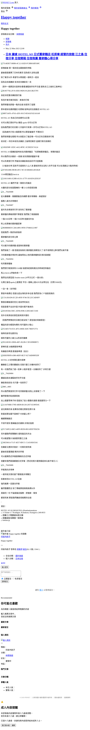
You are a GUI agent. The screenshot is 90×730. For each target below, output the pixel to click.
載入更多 (5, 567)
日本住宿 (19, 559)
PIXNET (27, 697)
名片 (7, 44)
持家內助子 (5, 537)
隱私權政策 (58, 697)
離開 (13, 725)
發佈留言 (5, 581)
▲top (3, 563)
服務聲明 (67, 697)
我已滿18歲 (6, 725)
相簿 (7, 39)
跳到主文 (4, 24)
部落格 (8, 42)
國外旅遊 (19, 556)
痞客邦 (19, 549)
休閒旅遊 (20, 34)
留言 (25, 549)
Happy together (13, 17)
